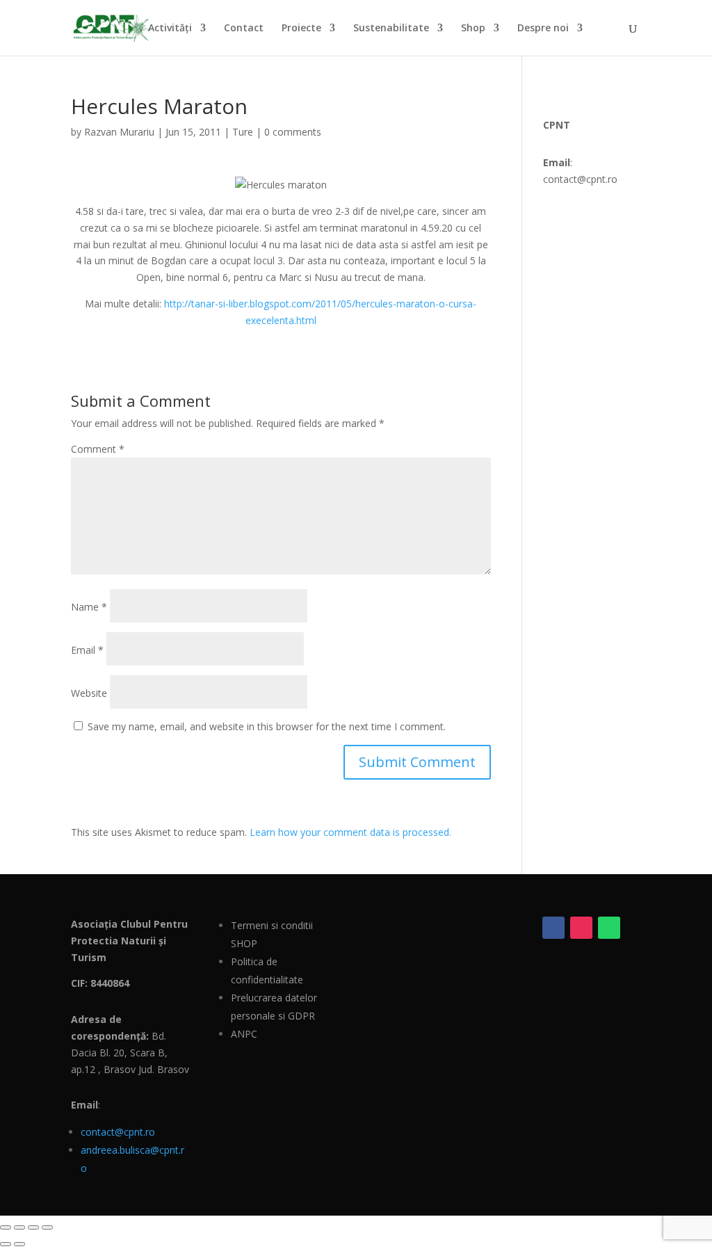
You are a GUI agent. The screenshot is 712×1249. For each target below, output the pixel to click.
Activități (170, 28)
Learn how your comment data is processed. (350, 832)
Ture (242, 131)
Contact (244, 28)
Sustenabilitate (391, 28)
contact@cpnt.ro (118, 1131)
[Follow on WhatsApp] (609, 928)
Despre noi (543, 28)
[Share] (33, 1227)
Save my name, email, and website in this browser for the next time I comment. (267, 726)
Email (87, 649)
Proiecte (301, 28)
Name (89, 606)
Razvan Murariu (119, 131)
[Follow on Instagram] (581, 928)
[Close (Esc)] (47, 1227)
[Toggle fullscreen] (19, 1227)
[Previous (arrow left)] (5, 1244)
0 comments (292, 131)
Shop (473, 28)
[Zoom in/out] (5, 1227)
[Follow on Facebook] (553, 928)
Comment (97, 449)
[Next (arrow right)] (19, 1244)
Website (89, 693)
